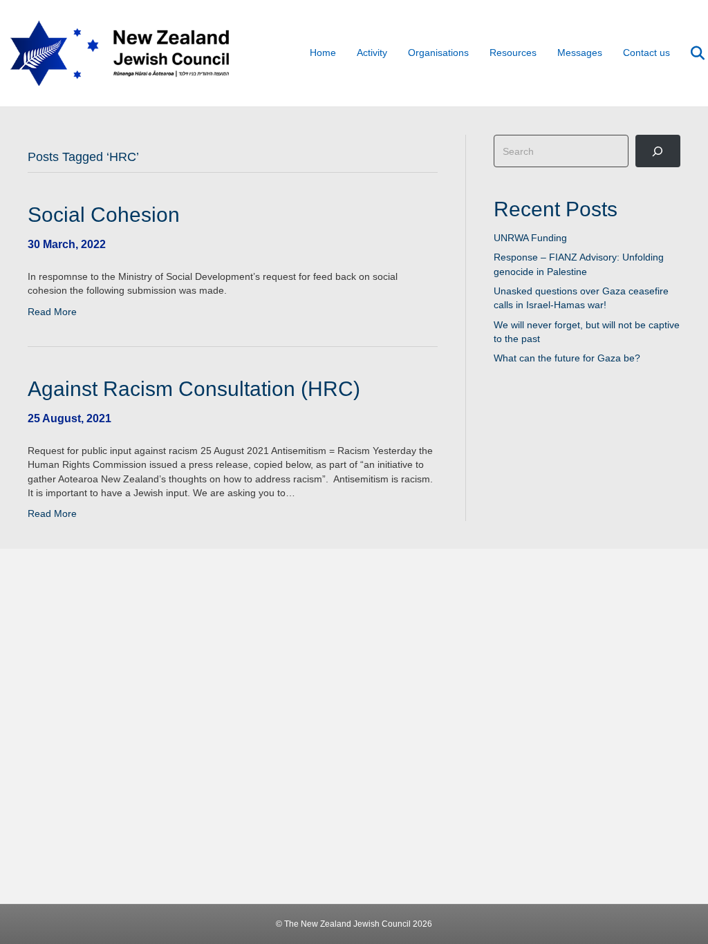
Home (323, 52)
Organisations (438, 52)
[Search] (689, 53)
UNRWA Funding (530, 237)
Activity (372, 52)
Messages (579, 52)
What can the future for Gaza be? (567, 358)
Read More (52, 311)
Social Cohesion (104, 214)
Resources (513, 52)
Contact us (646, 52)
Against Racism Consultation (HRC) (194, 388)
